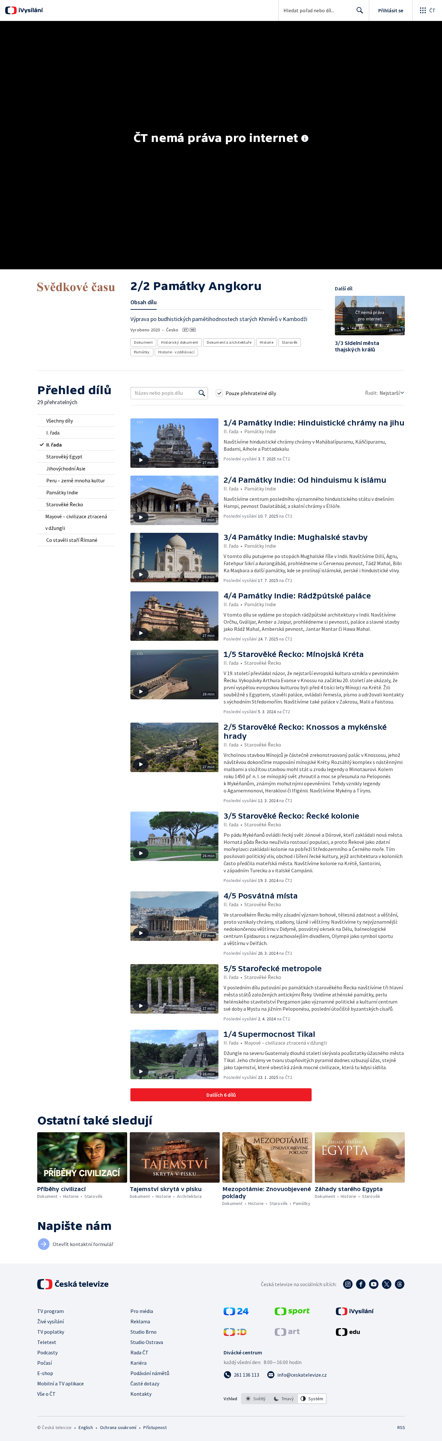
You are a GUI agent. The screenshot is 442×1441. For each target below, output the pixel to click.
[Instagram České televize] (348, 1284)
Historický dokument (179, 342)
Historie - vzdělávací (176, 351)
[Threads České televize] (399, 1284)
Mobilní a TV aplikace (60, 1383)
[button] (370, 318)
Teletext (46, 1342)
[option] (256, 1398)
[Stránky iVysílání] (355, 1313)
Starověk (289, 342)
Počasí (44, 1363)
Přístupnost (155, 1427)
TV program (50, 1311)
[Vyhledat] (202, 393)
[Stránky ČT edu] (348, 1334)
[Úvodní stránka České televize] (73, 1284)
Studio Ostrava (146, 1342)
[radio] (76, 420)
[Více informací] (305, 139)
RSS (401, 1427)
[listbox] (284, 1398)
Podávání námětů (149, 1373)
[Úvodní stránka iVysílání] (30, 10)
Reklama (140, 1321)
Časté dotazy (144, 1383)
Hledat (360, 10)
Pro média (141, 1311)
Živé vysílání (50, 1321)
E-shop (45, 1373)
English (86, 1427)
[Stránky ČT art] (287, 1334)
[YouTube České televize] (374, 1284)
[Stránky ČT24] (236, 1313)
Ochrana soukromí (118, 1427)
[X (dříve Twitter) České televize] (386, 1284)
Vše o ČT (46, 1394)
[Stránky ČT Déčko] (235, 1334)
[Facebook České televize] (361, 1284)
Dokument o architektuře (229, 342)
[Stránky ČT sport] (292, 1313)
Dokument (143, 342)
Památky (142, 351)
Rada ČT (139, 1352)
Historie (266, 342)
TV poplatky (50, 1331)
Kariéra (138, 1363)
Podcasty (47, 1352)
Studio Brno (143, 1331)
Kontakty (140, 1394)
